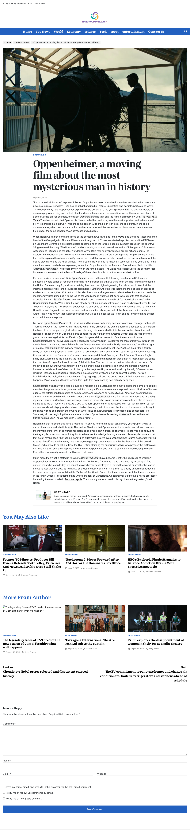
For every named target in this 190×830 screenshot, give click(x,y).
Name (7, 760)
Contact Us (156, 31)
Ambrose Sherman (29, 575)
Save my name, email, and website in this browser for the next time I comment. (48, 786)
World (58, 31)
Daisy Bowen (30, 652)
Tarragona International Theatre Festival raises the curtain (90, 642)
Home (27, 31)
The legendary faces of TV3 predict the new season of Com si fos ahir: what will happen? (31, 643)
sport (114, 31)
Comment (9, 723)
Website (101, 773)
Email (7, 773)
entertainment (133, 31)
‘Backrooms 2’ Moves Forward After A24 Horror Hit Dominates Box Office (93, 561)
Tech (103, 31)
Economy (74, 31)
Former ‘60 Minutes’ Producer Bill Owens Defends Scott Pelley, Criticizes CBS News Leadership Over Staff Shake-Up (32, 564)
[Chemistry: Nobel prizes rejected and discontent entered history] (3, 415)
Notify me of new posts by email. (23, 798)
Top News (43, 31)
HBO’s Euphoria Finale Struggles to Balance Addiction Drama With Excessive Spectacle (154, 563)
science (90, 31)
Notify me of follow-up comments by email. (29, 792)
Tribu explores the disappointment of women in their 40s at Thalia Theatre (156, 642)
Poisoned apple (73, 479)
